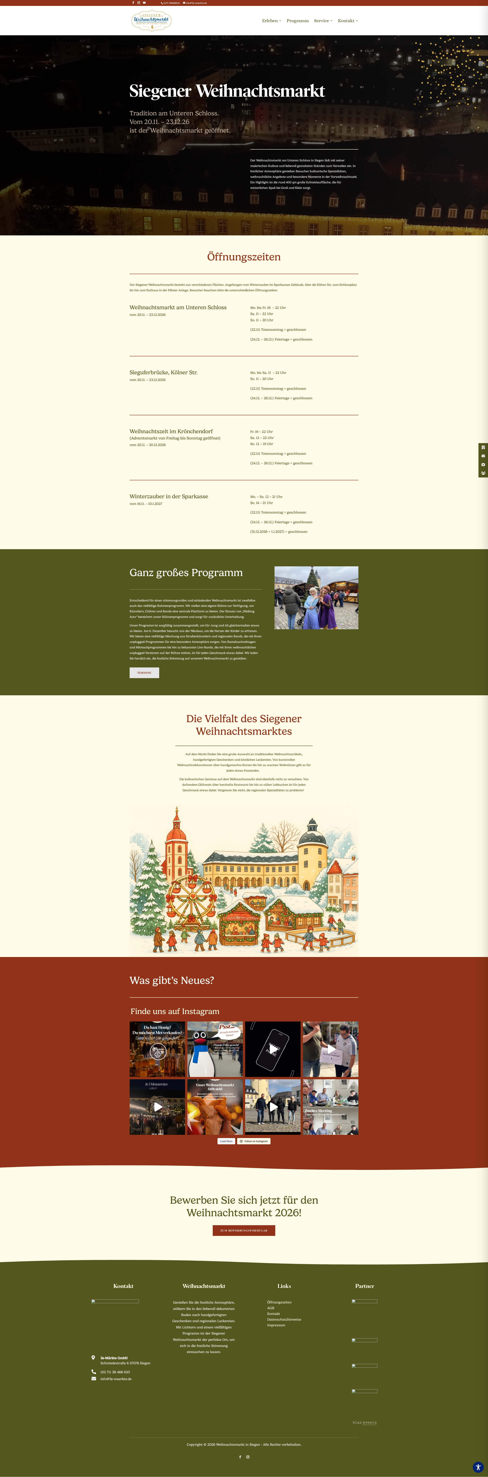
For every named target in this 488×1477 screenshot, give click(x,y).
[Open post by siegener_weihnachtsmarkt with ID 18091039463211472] (215, 1107)
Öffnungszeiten (279, 1302)
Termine (144, 673)
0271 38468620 (172, 3)
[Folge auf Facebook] (240, 1457)
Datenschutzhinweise (284, 1319)
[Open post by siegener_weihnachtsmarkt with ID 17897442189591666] (157, 1049)
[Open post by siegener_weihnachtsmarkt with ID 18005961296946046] (273, 1049)
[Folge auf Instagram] (248, 1457)
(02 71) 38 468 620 (115, 1372)
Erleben (270, 21)
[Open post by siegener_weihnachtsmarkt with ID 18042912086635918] (157, 1107)
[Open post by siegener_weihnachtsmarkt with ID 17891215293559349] (330, 1049)
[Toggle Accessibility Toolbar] (478, 1467)
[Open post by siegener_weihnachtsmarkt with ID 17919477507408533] (215, 1049)
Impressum (276, 1325)
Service (321, 21)
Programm (298, 21)
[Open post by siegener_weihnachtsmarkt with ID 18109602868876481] (273, 1107)
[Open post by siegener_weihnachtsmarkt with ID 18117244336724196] (330, 1107)
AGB (270, 1308)
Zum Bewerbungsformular (244, 1230)
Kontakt (346, 21)
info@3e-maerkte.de (116, 1379)
